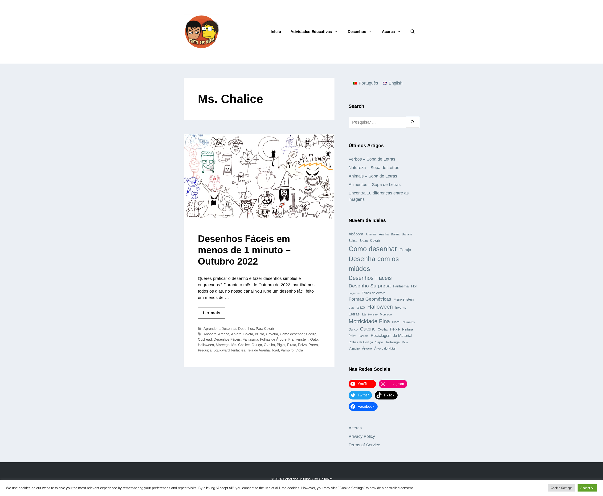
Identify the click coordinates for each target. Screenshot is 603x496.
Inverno (401, 307)
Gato (314, 339)
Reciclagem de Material (391, 335)
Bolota (248, 334)
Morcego (222, 345)
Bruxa (259, 334)
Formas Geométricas (370, 299)
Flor (414, 286)
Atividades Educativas (311, 31)
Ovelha (269, 345)
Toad (275, 350)
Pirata (291, 345)
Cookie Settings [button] (561, 488)
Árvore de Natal (384, 348)
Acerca (388, 31)
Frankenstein (298, 339)
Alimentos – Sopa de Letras (375, 184)
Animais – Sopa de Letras (373, 176)
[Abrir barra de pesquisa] (412, 32)
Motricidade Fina (369, 321)
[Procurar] (412, 122)
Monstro (373, 314)
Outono (367, 328)
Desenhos (357, 31)
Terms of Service (364, 445)
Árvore (236, 334)
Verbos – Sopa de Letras (372, 159)
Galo (351, 307)
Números (409, 322)
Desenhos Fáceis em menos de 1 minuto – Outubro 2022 (244, 250)
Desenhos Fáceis (227, 339)
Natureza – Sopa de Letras (374, 167)
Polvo (302, 345)
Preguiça (205, 350)
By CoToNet (323, 479)
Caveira (272, 334)
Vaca (405, 342)
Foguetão (354, 293)
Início (276, 31)
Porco (313, 345)
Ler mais (211, 313)
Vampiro (287, 350)
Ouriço (257, 345)
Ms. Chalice (240, 345)
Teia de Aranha (258, 350)
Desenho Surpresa (370, 285)
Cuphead (205, 339)
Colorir (375, 240)
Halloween (206, 345)
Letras (354, 314)
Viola (299, 350)
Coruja (311, 334)
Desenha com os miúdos (374, 263)
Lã (364, 314)
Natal (396, 322)
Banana (407, 234)
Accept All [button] (587, 488)
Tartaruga (392, 342)
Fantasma (250, 339)
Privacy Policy (362, 436)
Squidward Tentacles (229, 350)
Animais (371, 234)
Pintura (407, 329)
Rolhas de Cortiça (361, 342)
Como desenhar (292, 334)
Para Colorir (265, 329)
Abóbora (210, 334)
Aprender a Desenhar (220, 329)
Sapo (379, 342)
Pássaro (363, 336)
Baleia (395, 234)
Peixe (395, 329)
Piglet (281, 345)
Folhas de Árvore (273, 339)
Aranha (223, 334)
